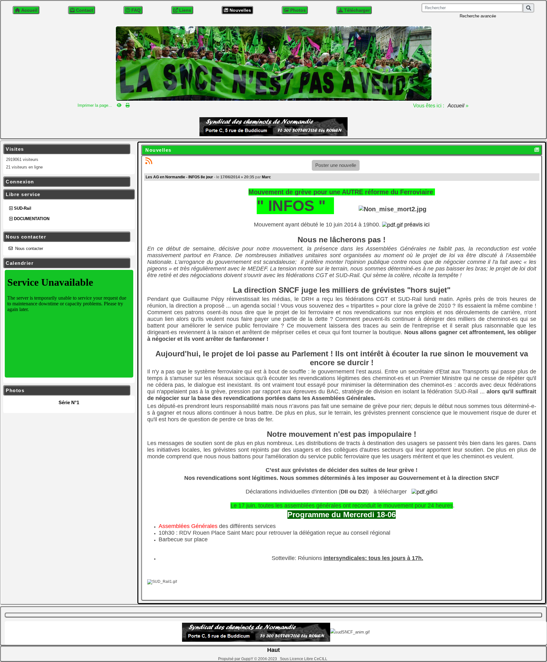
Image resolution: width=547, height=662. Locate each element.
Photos (66, 390)
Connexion (66, 182)
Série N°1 (69, 402)
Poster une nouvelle (335, 165)
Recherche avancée (478, 16)
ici (434, 491)
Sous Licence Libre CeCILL (304, 659)
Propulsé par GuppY (236, 659)
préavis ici (416, 224)
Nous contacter (66, 237)
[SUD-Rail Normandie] (273, 63)
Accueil (456, 105)
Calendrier (66, 263)
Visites (66, 149)
